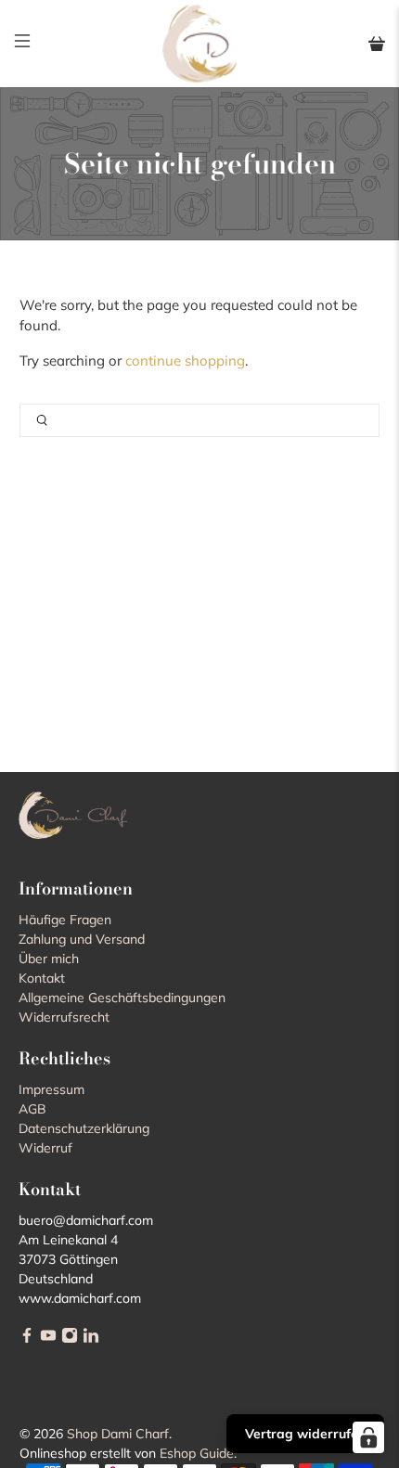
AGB (32, 1109)
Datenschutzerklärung (84, 1128)
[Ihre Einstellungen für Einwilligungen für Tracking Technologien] (368, 1437)
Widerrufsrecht (64, 1017)
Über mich (49, 958)
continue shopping (185, 360)
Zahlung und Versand (82, 939)
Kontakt (42, 978)
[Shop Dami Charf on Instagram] (69, 1339)
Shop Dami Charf (118, 1433)
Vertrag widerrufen (305, 1433)
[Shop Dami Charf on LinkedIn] (91, 1339)
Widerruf (45, 1148)
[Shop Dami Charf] (200, 44)
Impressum (51, 1089)
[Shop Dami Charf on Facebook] (27, 1339)
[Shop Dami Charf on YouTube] (48, 1339)
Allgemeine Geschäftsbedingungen (122, 997)
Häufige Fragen (65, 919)
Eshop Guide (197, 1453)
